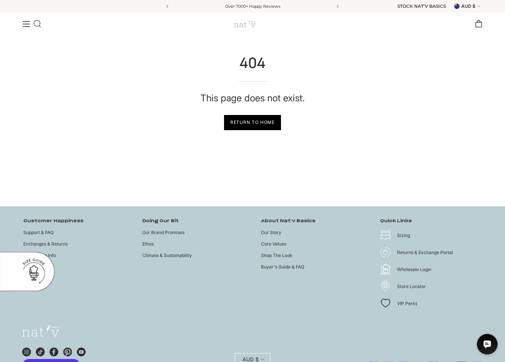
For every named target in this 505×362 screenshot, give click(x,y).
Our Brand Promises (163, 232)
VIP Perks (407, 303)
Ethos (148, 244)
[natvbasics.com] (252, 23)
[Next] (337, 6)
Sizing (403, 235)
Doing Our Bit (160, 221)
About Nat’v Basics (288, 221)
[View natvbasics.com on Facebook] (54, 350)
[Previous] (168, 6)
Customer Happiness (53, 221)
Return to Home (252, 122)
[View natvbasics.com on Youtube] (81, 350)
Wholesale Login (414, 269)
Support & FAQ (38, 232)
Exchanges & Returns (45, 244)
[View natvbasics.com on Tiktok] (40, 350)
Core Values (273, 244)
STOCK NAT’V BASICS (421, 6)
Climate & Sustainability (167, 255)
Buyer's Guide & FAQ (282, 267)
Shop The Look (276, 255)
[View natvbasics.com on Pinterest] (67, 350)
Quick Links (396, 221)
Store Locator (411, 286)
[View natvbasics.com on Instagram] (26, 350)
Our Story (271, 232)
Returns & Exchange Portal (425, 252)
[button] (37, 23)
